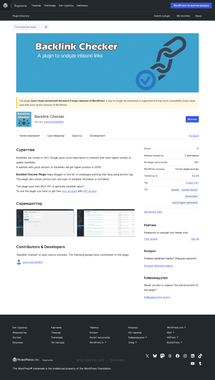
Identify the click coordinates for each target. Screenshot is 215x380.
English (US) (192, 182)
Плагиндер (57, 337)
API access (89, 191)
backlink (175, 190)
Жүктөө (192, 119)
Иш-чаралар (135, 332)
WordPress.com (176, 327)
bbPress (172, 337)
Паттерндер (58, 342)
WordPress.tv (98, 342)
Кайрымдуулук (137, 337)
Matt (170, 332)
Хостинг (17, 337)
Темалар (56, 332)
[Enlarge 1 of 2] (70, 213)
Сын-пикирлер (56, 135)
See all (195, 238)
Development (97, 135)
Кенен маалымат (30, 135)
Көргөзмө (56, 327)
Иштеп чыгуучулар (100, 337)
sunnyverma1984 (54, 121)
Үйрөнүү (94, 327)
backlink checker (190, 190)
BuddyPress (174, 342)
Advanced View (153, 211)
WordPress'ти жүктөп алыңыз (191, 5)
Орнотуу (77, 135)
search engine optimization (185, 203)
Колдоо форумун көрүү (158, 265)
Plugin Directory (21, 15)
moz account (69, 191)
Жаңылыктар (20, 332)
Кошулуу (133, 327)
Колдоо (194, 135)
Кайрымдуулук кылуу (157, 297)
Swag (132, 342)
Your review (151, 238)
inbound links (191, 196)
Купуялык (18, 342)
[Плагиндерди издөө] (46, 27)
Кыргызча (48, 360)
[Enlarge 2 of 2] (130, 213)
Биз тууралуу (20, 327)
